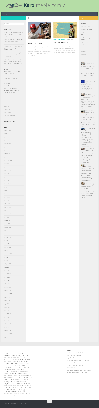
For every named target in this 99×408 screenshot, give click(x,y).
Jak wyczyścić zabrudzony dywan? (11, 78)
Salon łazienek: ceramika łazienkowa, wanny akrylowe (79, 370)
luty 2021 (7, 243)
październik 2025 (8, 160)
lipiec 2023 (7, 190)
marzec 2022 (7, 223)
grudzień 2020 (8, 247)
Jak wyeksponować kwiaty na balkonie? (75, 365)
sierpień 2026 (8, 130)
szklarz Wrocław (24, 387)
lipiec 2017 (7, 304)
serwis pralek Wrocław (11, 385)
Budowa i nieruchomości (34, 40)
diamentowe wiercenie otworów (20, 359)
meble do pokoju (12, 369)
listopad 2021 (8, 227)
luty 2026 (7, 150)
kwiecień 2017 (8, 314)
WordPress (12, 405)
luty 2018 (7, 280)
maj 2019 (7, 270)
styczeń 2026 (8, 153)
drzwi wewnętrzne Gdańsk (20, 361)
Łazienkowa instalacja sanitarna (16, 393)
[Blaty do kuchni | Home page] (36, 6)
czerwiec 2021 (8, 233)
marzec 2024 (7, 177)
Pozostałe (84, 48)
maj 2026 (7, 140)
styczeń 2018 (8, 284)
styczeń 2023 (8, 203)
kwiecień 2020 (8, 257)
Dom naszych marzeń (8, 76)
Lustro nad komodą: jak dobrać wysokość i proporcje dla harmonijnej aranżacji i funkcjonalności (14, 41)
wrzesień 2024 (8, 170)
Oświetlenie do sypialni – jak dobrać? (75, 353)
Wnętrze (84, 51)
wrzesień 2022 (8, 210)
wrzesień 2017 (8, 297)
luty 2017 (7, 320)
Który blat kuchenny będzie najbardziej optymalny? (78, 360)
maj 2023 (7, 193)
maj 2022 (7, 217)
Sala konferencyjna (71, 367)
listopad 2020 (8, 250)
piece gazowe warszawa (23, 375)
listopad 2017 (8, 290)
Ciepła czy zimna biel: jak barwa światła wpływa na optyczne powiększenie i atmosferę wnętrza (13, 47)
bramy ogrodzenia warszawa (11, 358)
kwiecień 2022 (8, 220)
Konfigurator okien (17, 365)
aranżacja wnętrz (14, 353)
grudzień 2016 (8, 327)
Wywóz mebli (6, 85)
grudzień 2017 (8, 287)
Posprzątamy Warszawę (9, 80)
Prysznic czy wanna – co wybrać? (74, 355)
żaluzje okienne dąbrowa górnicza (14, 395)
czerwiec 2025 (8, 163)
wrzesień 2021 (8, 230)
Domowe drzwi (7, 83)
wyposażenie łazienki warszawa (14, 392)
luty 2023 (7, 200)
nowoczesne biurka (14, 373)
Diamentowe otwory (35, 43)
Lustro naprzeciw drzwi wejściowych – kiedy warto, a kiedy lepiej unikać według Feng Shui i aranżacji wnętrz (14, 54)
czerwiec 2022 (8, 213)
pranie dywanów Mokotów (19, 377)
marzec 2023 (7, 197)
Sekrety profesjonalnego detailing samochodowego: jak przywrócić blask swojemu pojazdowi (88, 132)
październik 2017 (8, 294)
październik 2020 (8, 253)
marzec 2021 (7, 240)
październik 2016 (8, 334)
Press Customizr (22, 405)
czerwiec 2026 (8, 137)
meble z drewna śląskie (15, 371)
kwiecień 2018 (8, 274)
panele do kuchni (15, 375)
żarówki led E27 (24, 395)
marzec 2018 (7, 277)
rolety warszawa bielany (17, 383)
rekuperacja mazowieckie (13, 381)
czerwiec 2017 (8, 307)
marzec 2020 (7, 260)
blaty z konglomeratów (21, 355)
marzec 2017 (7, 317)
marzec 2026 (7, 147)
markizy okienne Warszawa (18, 367)
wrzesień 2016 (8, 337)
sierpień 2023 (8, 187)
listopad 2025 (8, 157)
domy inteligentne (7, 361)
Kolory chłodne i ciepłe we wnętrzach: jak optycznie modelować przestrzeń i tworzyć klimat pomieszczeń (13, 34)
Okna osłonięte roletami (90, 81)
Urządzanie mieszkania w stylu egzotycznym (76, 362)
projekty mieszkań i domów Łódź (22, 379)
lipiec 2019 (7, 267)
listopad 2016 (8, 330)
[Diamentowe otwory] (39, 30)
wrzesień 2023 (8, 183)
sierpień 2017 (8, 300)
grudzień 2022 (8, 207)
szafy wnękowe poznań (15, 387)
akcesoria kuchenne (7, 353)
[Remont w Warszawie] (65, 30)
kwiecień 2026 (8, 143)
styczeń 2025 (8, 167)
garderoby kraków (11, 363)
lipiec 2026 (7, 133)
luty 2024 (7, 180)
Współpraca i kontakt (8, 14)
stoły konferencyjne (18, 385)
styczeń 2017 (8, 324)
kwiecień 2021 (8, 237)
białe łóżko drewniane (22, 353)
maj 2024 (7, 173)
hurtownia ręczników (22, 363)
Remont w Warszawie (60, 42)
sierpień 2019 (8, 264)
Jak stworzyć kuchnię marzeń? (10, 88)
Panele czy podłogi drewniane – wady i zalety (77, 372)
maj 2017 (7, 310)
